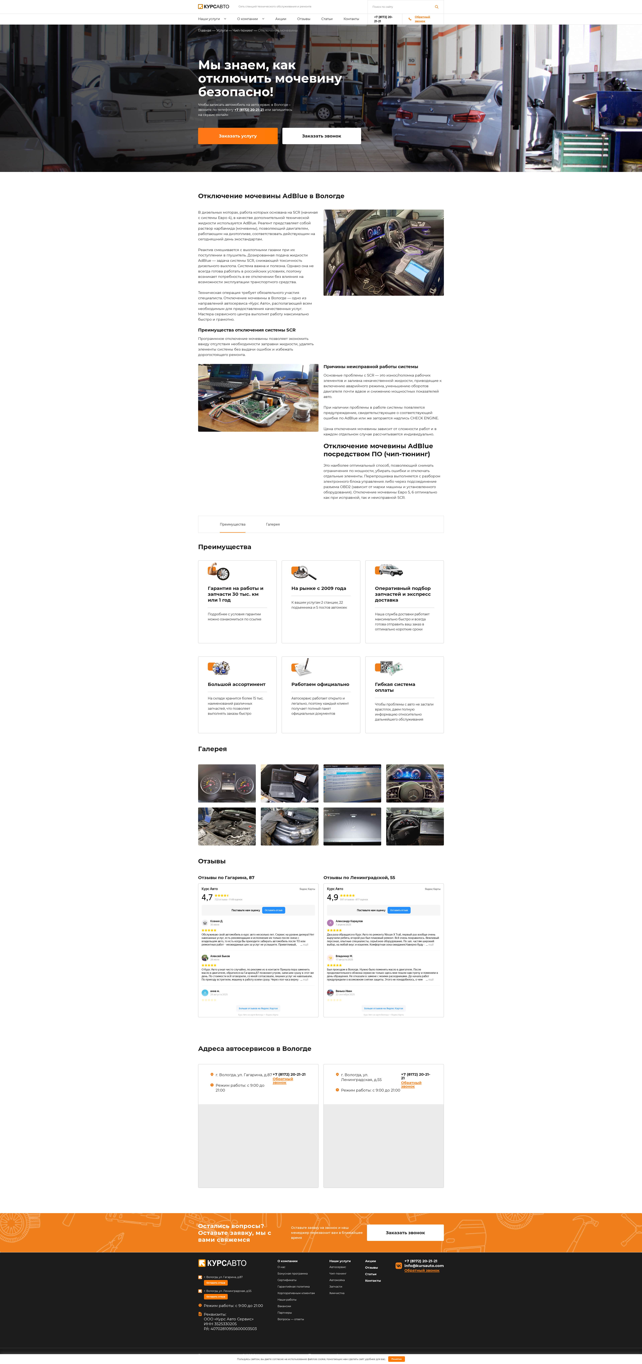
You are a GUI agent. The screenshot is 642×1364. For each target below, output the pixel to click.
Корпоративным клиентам (296, 1293)
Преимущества (232, 524)
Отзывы (303, 19)
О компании (247, 19)
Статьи (327, 19)
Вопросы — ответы (291, 1319)
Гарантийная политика (294, 1286)
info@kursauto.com (424, 1266)
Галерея (273, 524)
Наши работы (287, 1299)
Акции (280, 19)
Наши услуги (209, 19)
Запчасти (335, 1286)
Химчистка (336, 1293)
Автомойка (337, 1280)
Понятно (396, 1359)
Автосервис (337, 1267)
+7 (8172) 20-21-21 (383, 19)
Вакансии (284, 1306)
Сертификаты (287, 1280)
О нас (281, 1267)
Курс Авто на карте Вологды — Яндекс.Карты (258, 1015)
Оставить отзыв (215, 1282)
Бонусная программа (293, 1273)
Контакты (351, 19)
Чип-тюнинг (338, 1273)
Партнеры (285, 1312)
